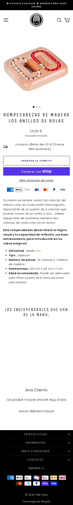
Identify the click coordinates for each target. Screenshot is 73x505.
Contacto (35, 459)
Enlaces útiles (35, 434)
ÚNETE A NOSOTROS (35, 451)
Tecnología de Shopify (36, 501)
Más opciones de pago (36, 180)
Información (35, 442)
